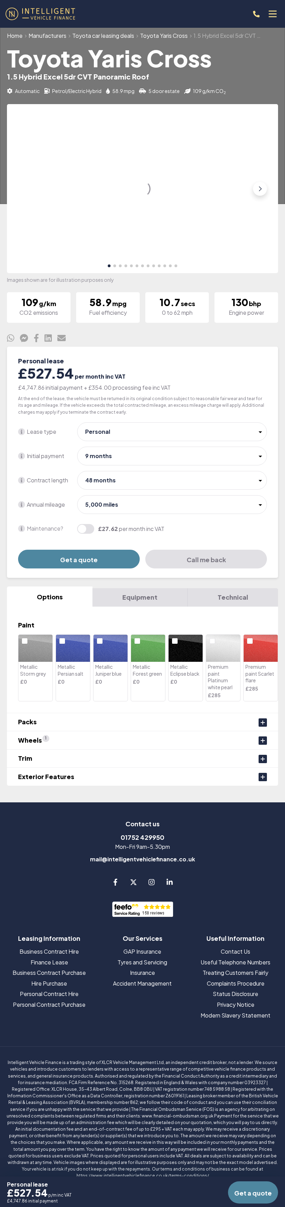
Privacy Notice (235, 1004)
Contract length (47, 480)
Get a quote (79, 560)
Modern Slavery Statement (235, 1015)
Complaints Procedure (235, 983)
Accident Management (142, 983)
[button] (109, 265)
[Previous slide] (25, 189)
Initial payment (45, 455)
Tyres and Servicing (142, 962)
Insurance (142, 972)
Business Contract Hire (49, 951)
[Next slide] (260, 189)
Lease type (41, 431)
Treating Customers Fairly (235, 972)
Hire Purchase (49, 983)
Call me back (206, 560)
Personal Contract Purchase (49, 1004)
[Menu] (272, 14)
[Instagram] (151, 883)
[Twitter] (133, 883)
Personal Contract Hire (49, 993)
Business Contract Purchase (49, 972)
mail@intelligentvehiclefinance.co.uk (142, 859)
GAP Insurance (142, 951)
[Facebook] (115, 883)
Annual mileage (46, 504)
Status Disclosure (235, 993)
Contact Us (235, 951)
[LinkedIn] (170, 883)
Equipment (139, 597)
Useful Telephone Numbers (235, 962)
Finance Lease (49, 962)
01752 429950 (142, 837)
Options (50, 597)
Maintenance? (45, 528)
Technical (233, 597)
